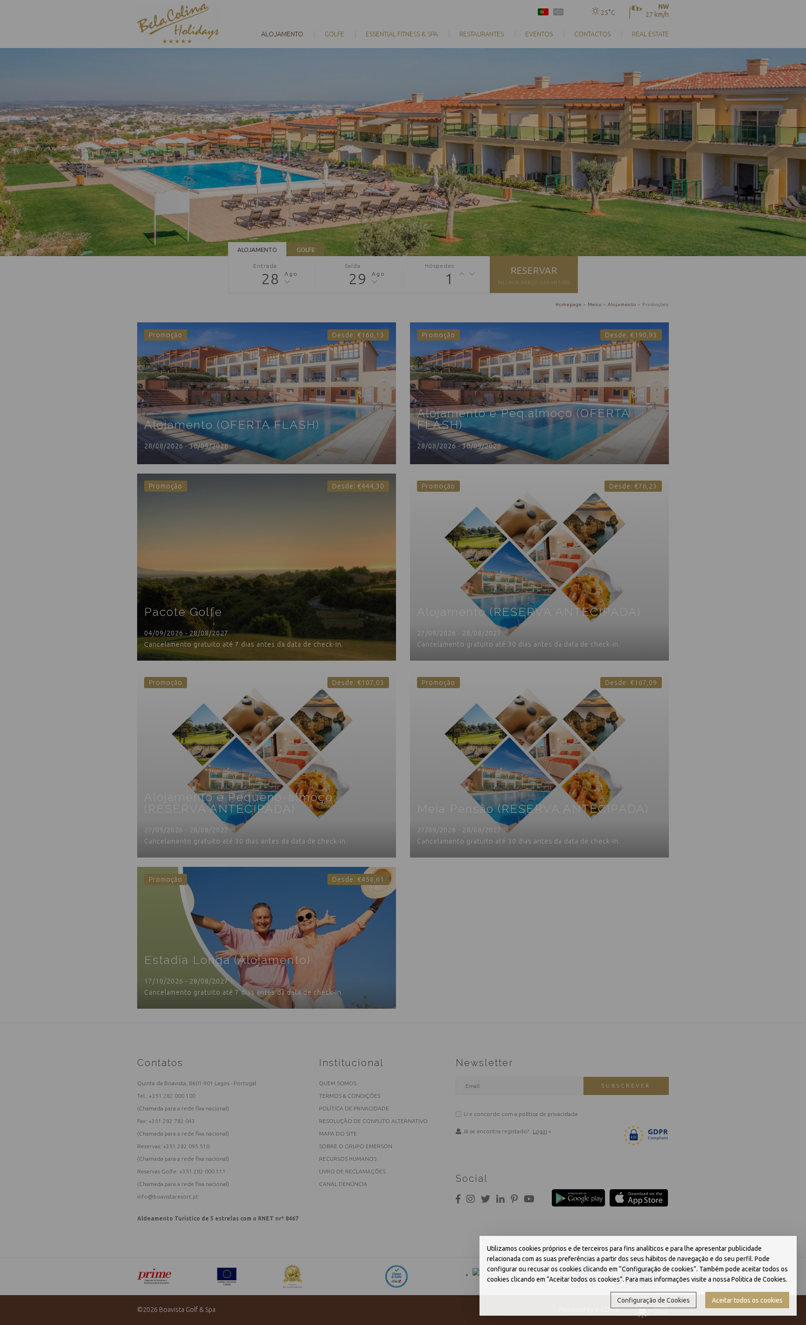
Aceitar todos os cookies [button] (747, 1300)
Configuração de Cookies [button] (653, 1300)
